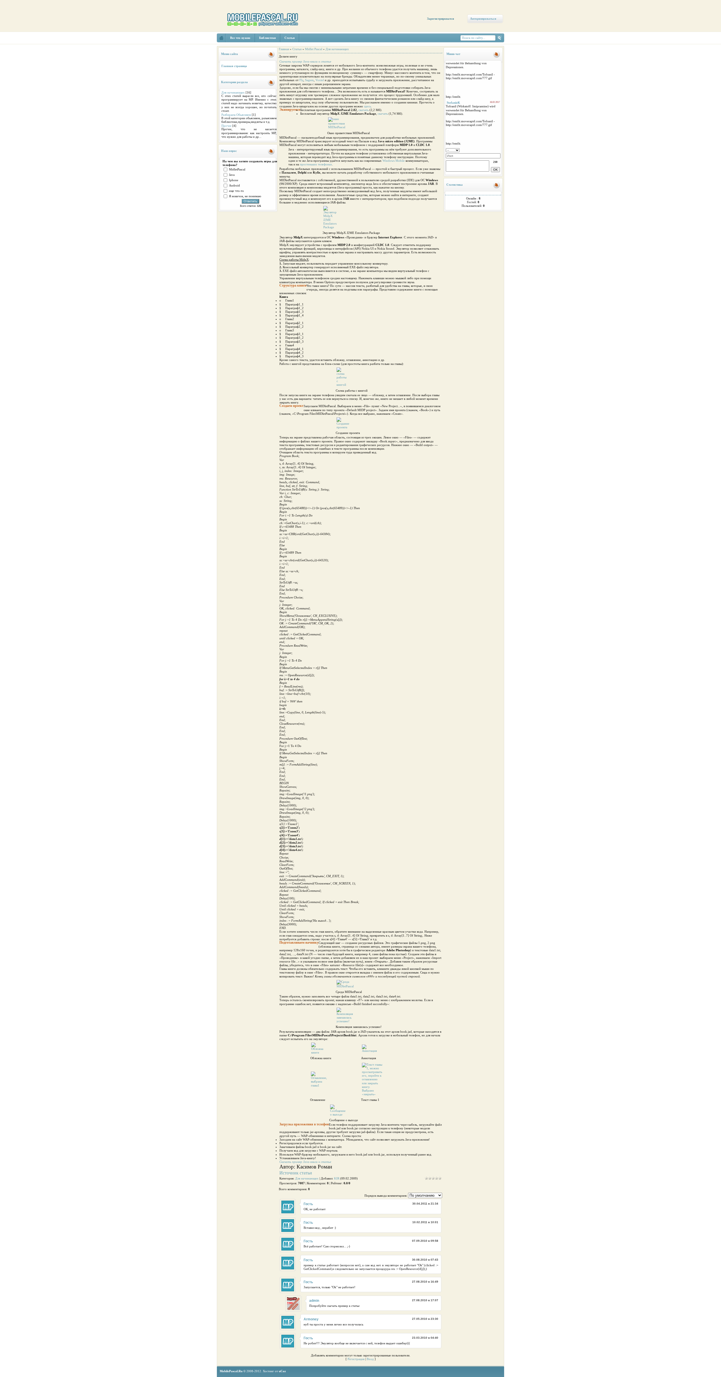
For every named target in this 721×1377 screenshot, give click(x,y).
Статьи (297, 49)
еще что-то (236, 190)
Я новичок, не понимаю (245, 196)
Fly (301, 80)
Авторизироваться (483, 18)
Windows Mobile (393, 160)
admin (314, 1301)
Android (234, 185)
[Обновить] (498, 149)
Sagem (309, 80)
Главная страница (234, 66)
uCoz (282, 1371)
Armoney (311, 1319)
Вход (370, 1359)
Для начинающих (233, 92)
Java (232, 174)
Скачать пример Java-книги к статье (305, 61)
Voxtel (319, 80)
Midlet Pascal (313, 49)
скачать (364, 110)
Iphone (233, 180)
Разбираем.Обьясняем (236, 114)
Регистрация (356, 1359)
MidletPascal (237, 169)
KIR (336, 1178)
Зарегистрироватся (440, 18)
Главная (284, 49)
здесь (367, 106)
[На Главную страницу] (221, 38)
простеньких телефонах (316, 164)
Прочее (226, 125)
